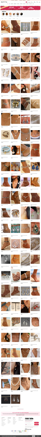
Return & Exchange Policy (4, 419)
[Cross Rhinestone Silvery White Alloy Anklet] (15, 26)
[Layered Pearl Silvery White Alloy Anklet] (15, 88)
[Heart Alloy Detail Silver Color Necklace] (15, 134)
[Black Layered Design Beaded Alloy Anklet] (15, 197)
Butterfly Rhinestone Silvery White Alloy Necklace (35, 141)
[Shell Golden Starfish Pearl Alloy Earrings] (35, 57)
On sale (38, 18)
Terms (30, 427)
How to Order (9, 420)
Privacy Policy (20, 419)
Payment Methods (9, 418)
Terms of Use (20, 418)
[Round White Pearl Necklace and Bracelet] (25, 57)
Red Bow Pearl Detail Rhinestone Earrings (34, 313)
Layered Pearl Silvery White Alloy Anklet (14, 95)
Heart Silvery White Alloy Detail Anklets (34, 282)
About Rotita (14, 418)
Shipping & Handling (3, 420)
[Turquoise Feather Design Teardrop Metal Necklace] (35, 228)
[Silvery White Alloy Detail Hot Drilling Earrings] (25, 26)
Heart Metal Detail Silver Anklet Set (4, 235)
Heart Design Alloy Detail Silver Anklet (24, 235)
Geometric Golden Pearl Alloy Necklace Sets (24, 390)
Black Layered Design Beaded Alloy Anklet (14, 204)
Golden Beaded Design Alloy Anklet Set (34, 32)
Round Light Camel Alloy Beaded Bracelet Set (5, 141)
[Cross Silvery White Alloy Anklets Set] (35, 197)
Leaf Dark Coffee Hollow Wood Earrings (14, 173)
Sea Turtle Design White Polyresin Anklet (4, 204)
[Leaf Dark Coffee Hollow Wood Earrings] (15, 166)
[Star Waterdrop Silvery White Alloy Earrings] (15, 306)
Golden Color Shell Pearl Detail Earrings (24, 95)
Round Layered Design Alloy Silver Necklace (4, 95)
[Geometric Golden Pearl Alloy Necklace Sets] (25, 383)
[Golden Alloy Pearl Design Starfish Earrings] (25, 306)
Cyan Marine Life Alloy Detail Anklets (4, 390)
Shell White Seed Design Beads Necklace (14, 390)
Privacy (32, 427)
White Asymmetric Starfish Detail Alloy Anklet (24, 204)
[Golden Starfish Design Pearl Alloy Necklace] (25, 337)
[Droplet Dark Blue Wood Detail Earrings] (35, 166)
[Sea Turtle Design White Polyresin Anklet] (5, 197)
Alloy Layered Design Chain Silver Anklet (24, 173)
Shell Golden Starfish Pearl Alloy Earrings (34, 64)
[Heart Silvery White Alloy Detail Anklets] (35, 275)
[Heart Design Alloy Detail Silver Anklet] (25, 228)
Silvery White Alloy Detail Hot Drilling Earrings (24, 33)
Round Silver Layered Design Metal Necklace (24, 141)
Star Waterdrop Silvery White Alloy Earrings (14, 313)
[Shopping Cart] (39, 2)
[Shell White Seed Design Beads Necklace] (15, 383)
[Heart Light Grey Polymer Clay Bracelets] (15, 57)
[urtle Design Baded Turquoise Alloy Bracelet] (5, 166)
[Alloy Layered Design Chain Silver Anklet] (25, 166)
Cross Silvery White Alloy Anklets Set (34, 204)
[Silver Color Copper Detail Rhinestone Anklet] (35, 383)
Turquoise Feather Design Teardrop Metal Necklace (35, 235)
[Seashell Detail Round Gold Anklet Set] (25, 243)
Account (32, 2)
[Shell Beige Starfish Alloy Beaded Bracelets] (35, 88)
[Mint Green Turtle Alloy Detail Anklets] (5, 57)
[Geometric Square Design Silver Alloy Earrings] (5, 275)
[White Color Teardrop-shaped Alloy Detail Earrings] (5, 337)
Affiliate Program (14, 419)
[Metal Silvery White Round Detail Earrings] (15, 228)
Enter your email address (28, 422)
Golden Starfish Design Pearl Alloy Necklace (24, 344)
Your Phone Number (29, 424)
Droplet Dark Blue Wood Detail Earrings (34, 173)
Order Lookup (3, 425)
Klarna (8, 419)
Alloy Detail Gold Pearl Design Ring (14, 282)
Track (35, 2)
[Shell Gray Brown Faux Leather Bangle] (35, 337)
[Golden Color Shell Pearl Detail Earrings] (25, 88)
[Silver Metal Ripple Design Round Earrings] (15, 243)
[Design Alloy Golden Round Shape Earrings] (35, 243)
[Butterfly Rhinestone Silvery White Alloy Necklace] (35, 134)
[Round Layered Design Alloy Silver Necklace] (5, 88)
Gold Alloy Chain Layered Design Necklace (14, 344)
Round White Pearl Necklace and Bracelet (24, 64)
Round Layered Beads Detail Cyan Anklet (4, 33)
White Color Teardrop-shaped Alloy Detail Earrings (5, 344)
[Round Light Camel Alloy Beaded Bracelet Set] (5, 134)
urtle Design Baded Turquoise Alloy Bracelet (5, 173)
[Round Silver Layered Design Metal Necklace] (25, 134)
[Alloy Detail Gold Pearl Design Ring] (15, 275)
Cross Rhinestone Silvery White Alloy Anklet (14, 33)
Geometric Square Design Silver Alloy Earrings (5, 282)
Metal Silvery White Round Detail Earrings (14, 235)
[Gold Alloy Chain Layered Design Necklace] (15, 337)
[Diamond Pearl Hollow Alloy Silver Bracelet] (25, 275)
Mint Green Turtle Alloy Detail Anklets (4, 64)
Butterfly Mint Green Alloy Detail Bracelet (4, 313)
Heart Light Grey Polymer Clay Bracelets (14, 64)
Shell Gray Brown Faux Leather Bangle (34, 344)
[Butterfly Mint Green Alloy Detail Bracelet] (5, 306)
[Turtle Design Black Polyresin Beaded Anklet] (5, 243)
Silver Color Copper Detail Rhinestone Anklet (34, 390)
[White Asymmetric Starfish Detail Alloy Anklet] (25, 197)
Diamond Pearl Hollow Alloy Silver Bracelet (24, 282)
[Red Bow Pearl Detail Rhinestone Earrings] (35, 306)
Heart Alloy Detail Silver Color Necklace (14, 141)
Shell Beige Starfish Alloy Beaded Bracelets (34, 95)
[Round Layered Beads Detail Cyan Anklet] (5, 26)
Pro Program (14, 420)
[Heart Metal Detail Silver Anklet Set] (5, 228)
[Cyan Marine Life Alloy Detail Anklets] (5, 383)
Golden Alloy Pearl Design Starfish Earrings (24, 313)
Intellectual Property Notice (21, 420)
